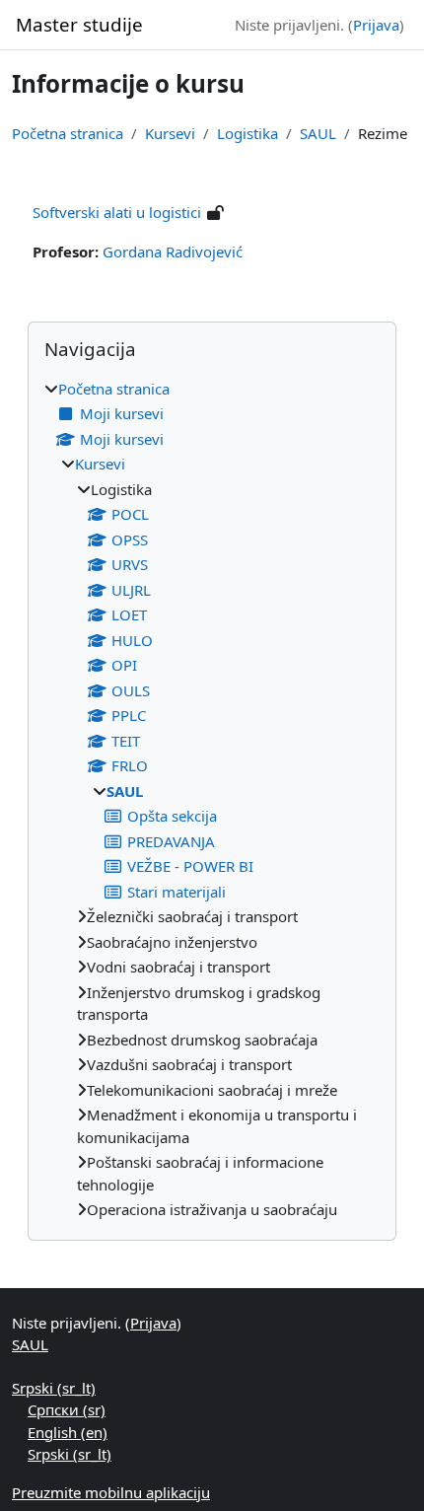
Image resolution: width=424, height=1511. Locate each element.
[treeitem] (212, 799)
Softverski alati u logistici (117, 212)
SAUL (318, 133)
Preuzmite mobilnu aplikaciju (111, 1492)
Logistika (247, 133)
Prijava (376, 25)
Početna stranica (67, 133)
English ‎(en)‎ (67, 1432)
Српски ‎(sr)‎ (67, 1409)
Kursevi (170, 133)
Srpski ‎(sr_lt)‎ (54, 1388)
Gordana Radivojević (173, 251)
